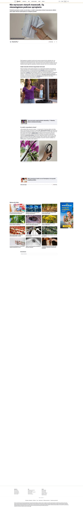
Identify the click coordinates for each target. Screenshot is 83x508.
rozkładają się (39, 76)
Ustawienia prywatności (54, 500)
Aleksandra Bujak (14, 41)
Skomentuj (51, 41)
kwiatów (32, 135)
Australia (28, 72)
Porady (43, 1)
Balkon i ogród (33, 1)
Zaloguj (65, 1)
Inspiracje (24, 1)
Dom (28, 1)
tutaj (30, 506)
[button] (62, 1)
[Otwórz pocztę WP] (59, 1)
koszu (21, 137)
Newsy (39, 1)
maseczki (42, 69)
